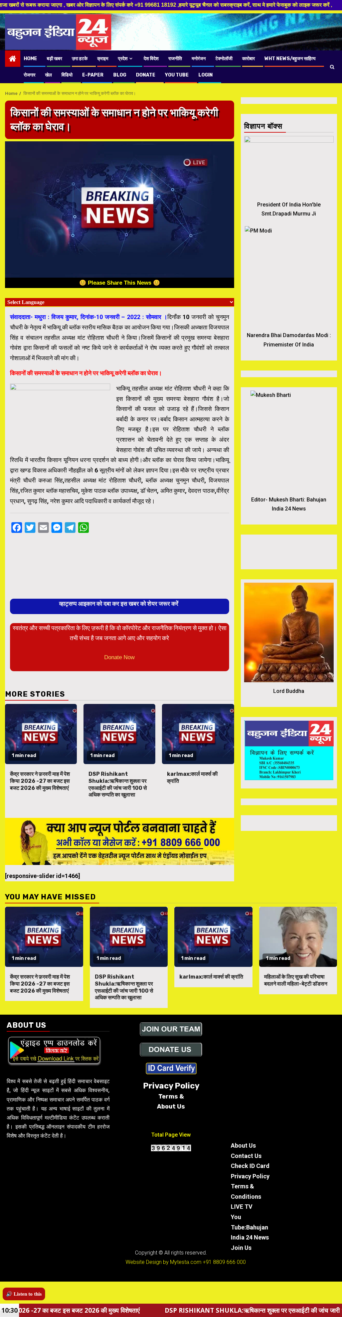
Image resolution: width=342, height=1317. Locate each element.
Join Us (241, 1247)
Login (205, 75)
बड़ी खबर (54, 58)
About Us (243, 1145)
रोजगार (29, 75)
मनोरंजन (199, 58)
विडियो (66, 75)
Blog (119, 75)
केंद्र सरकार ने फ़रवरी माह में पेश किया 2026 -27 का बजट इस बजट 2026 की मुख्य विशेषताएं (40, 781)
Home (30, 58)
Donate (145, 75)
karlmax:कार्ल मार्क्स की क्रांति (211, 977)
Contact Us (246, 1155)
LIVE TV (241, 1206)
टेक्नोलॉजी (223, 58)
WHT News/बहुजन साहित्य (290, 58)
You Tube (177, 75)
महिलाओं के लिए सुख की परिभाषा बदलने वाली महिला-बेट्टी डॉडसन (295, 980)
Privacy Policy (250, 1176)
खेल (48, 75)
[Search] (332, 66)
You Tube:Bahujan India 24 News (250, 1227)
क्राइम (102, 58)
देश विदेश (151, 58)
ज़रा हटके (80, 58)
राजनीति (175, 58)
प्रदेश (123, 58)
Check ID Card (250, 1165)
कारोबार (248, 58)
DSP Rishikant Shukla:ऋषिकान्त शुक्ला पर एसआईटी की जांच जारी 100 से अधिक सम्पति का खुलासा (118, 784)
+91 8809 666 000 (224, 1262)
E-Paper (93, 75)
